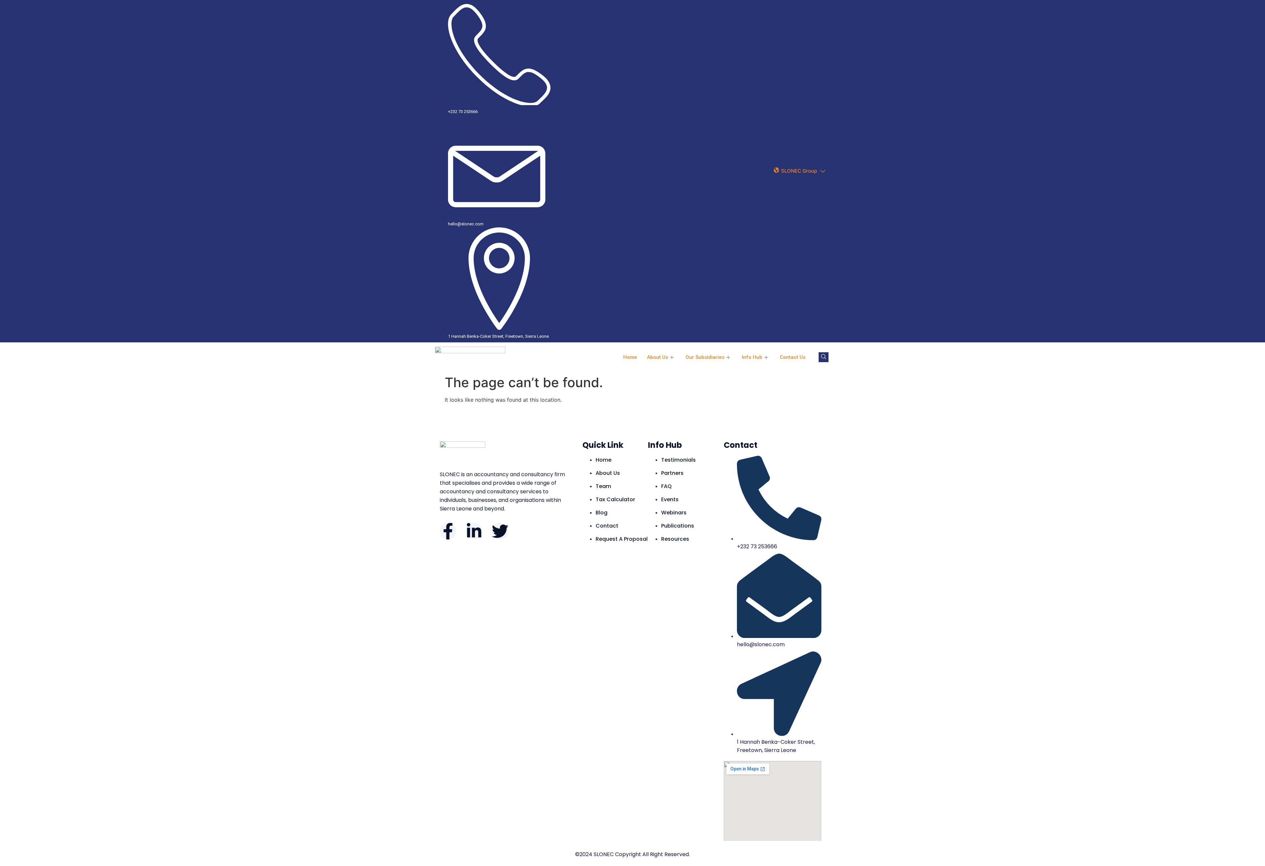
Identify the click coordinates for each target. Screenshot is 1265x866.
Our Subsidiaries (705, 357)
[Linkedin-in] (474, 531)
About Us (657, 357)
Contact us (792, 357)
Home (630, 357)
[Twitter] (500, 531)
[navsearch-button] (824, 357)
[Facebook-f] (448, 531)
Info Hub (752, 357)
